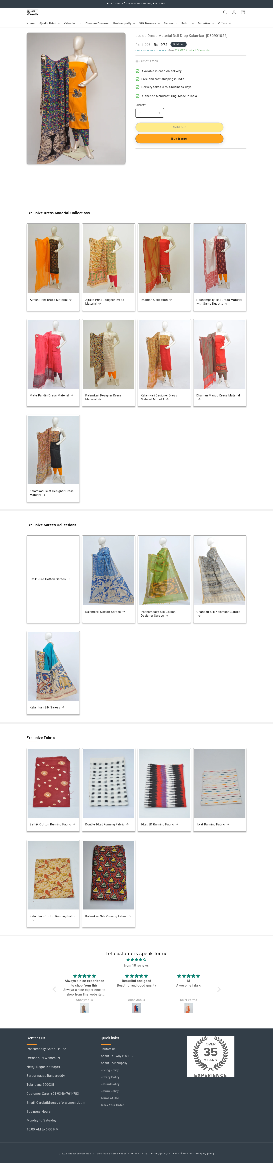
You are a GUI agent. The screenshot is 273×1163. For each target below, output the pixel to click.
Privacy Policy (110, 1077)
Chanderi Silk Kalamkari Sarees (218, 612)
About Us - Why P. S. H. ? (117, 1056)
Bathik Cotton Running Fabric (50, 824)
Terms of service (181, 1153)
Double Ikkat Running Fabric (105, 824)
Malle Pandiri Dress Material (49, 395)
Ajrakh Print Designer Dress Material (104, 302)
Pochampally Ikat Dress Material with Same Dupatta (219, 302)
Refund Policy (110, 1084)
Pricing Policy (110, 1070)
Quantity (140, 104)
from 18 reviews (136, 965)
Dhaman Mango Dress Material (218, 395)
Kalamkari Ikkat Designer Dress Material (52, 493)
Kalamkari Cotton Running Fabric (53, 916)
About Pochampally (114, 1063)
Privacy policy (159, 1153)
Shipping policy (205, 1153)
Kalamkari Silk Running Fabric (106, 916)
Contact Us (108, 1049)
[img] (136, 960)
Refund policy (139, 1153)
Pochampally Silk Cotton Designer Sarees (158, 614)
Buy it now (179, 139)
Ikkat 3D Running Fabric (157, 824)
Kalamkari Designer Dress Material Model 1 (159, 397)
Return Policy (110, 1091)
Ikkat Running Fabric (210, 824)
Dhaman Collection (154, 300)
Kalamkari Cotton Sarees (103, 612)
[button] (49, 23)
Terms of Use (110, 1098)
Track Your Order (112, 1105)
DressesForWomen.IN (81, 1153)
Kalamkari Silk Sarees (45, 707)
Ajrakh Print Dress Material (49, 300)
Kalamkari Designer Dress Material (103, 397)
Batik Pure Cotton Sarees (48, 579)
